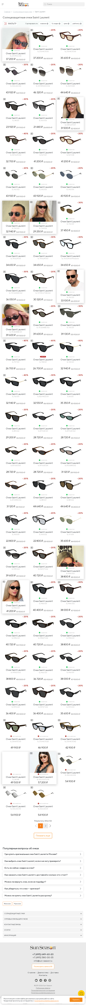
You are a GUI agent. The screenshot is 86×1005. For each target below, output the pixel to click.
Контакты (43, 975)
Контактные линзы (12, 924)
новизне (43, 23)
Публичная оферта (43, 988)
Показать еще (43, 835)
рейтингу (76, 23)
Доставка (54, 973)
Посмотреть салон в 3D (43, 966)
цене (65, 23)
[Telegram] (40, 980)
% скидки (55, 23)
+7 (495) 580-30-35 (43, 957)
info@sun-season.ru (43, 961)
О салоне (31, 973)
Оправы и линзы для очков (16, 919)
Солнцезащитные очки (14, 913)
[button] (2, 4)
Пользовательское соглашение (43, 990)
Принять (76, 1000)
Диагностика (43, 973)
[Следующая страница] (50, 825)
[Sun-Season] (43, 947)
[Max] (49, 980)
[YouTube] (36, 980)
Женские (7, 904)
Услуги (7, 930)
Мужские (17, 904)
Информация (10, 935)
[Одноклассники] (45, 980)
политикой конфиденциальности (46, 1001)
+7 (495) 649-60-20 (43, 954)
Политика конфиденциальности (43, 993)
